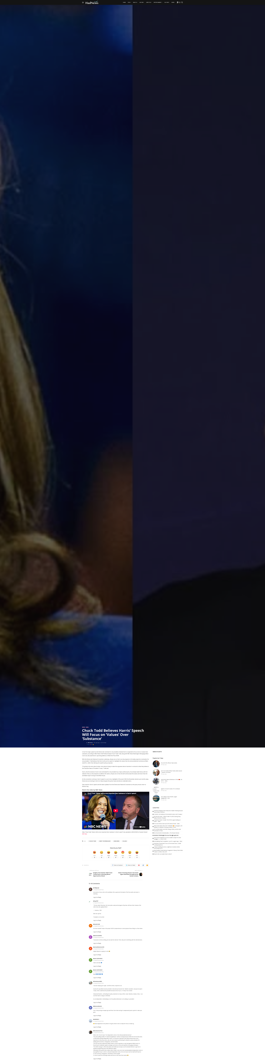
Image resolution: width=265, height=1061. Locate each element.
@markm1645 (96, 924)
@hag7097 (95, 901)
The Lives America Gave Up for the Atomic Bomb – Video (167, 823)
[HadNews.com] (92, 2)
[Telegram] (92, 744)
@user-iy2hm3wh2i (97, 958)
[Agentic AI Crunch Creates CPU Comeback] (156, 789)
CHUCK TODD (93, 841)
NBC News (90, 742)
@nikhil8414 (96, 1019)
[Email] (93, 744)
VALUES (125, 841)
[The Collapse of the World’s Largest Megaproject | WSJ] (156, 798)
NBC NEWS (116, 841)
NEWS (83, 727)
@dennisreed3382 (97, 935)
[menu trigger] (83, 2)
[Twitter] (88, 744)
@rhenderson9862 (97, 981)
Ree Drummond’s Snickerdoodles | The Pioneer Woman (166, 833)
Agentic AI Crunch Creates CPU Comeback (170, 788)
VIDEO (87, 727)
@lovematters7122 (97, 1030)
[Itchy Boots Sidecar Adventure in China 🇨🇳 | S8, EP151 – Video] (156, 781)
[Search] (182, 2)
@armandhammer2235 (98, 947)
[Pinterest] (90, 744)
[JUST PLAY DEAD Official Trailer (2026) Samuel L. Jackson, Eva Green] (156, 772)
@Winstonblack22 (97, 1006)
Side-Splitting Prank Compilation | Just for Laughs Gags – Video (168, 841)
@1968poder (96, 888)
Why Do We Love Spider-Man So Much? (163, 854)
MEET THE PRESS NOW (105, 841)
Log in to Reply (97, 897)
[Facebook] (87, 744)
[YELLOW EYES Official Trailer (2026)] (156, 763)
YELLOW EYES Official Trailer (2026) (169, 763)
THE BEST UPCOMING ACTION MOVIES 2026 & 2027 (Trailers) (168, 814)
